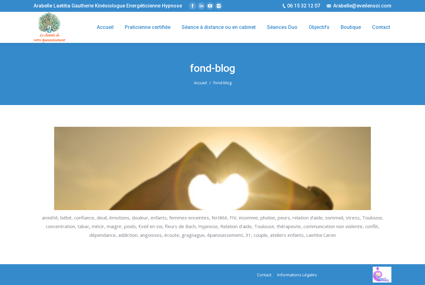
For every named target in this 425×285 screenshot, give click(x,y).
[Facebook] (192, 6)
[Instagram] (218, 6)
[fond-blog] (212, 168)
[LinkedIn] (201, 6)
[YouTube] (210, 6)
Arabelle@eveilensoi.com (362, 6)
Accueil (200, 82)
